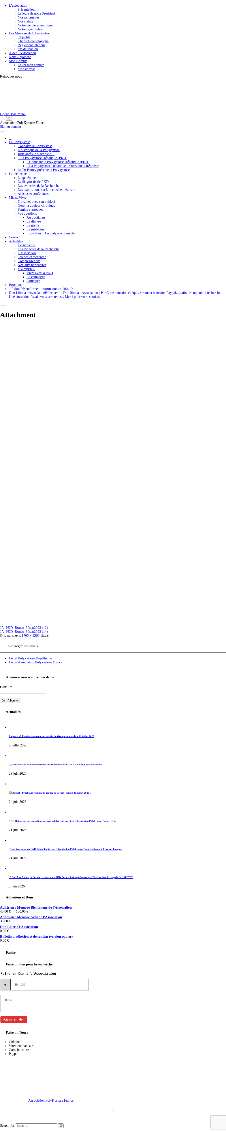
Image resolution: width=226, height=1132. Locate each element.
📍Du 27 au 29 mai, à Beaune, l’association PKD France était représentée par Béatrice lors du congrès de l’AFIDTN (71, 877)
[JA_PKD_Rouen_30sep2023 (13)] (99, 620)
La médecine (18, 174)
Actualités (16, 241)
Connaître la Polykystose (35, 146)
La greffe (32, 225)
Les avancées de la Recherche (38, 185)
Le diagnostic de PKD (33, 182)
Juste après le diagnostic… (36, 154)
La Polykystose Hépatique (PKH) (43, 158)
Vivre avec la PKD (39, 273)
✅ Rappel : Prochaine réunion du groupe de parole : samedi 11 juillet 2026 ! (50, 792)
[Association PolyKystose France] (65, 114)
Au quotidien (35, 217)
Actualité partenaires (32, 265)
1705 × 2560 (31, 635)
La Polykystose (19, 142)
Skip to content (10, 126)
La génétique (27, 178)
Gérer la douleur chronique (36, 205)
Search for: (7, 1125)
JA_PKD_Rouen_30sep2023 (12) (24, 627)
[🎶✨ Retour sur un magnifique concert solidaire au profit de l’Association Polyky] (13, 812)
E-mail (6, 687)
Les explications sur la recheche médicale (46, 189)
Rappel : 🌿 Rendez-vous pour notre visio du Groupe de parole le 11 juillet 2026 (51, 736)
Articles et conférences (33, 193)
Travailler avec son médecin (37, 201)
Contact (14, 237)
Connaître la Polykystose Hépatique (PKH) (59, 162)
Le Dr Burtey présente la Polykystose (44, 170)
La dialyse (33, 221)
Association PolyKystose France (50, 1100)
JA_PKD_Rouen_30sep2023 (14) (24, 631)
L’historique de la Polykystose (39, 150)
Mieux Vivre (17, 197)
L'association (27, 253)
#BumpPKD (26, 269)
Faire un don (13, 1019)
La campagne (35, 277)
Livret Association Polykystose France (35, 662)
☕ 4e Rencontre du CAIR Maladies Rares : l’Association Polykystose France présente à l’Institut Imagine (65, 849)
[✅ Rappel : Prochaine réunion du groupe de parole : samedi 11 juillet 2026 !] (13, 784)
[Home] (10, 138)
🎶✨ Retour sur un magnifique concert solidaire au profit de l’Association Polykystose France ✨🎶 (62, 821)
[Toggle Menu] (2, 131)
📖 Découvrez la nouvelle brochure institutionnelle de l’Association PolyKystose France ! (56, 764)
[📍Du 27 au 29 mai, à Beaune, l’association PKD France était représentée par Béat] (13, 868)
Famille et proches (30, 209)
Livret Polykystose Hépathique (30, 658)
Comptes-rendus (29, 261)
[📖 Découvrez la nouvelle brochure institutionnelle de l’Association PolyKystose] (13, 755)
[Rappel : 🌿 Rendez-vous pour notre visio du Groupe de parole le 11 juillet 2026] (13, 727)
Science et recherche (32, 257)
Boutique (15, 285)
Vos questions (27, 213)
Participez (33, 281)
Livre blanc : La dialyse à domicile (50, 233)
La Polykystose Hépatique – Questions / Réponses (64, 166)
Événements (26, 245)
